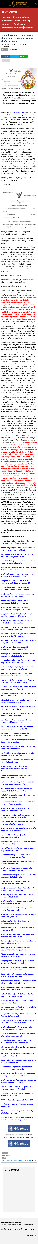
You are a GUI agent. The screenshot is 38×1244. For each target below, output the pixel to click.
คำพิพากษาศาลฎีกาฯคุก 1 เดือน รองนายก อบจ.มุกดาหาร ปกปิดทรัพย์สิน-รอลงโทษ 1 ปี (14, 768)
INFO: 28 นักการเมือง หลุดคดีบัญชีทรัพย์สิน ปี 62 (17, 1100)
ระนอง (17, 1160)
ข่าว (13, 1155)
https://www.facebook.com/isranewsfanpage (19, 1137)
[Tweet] (14, 56)
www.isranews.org (18, 112)
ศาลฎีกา (29, 1160)
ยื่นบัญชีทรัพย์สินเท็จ (8, 1160)
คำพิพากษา (23, 1160)
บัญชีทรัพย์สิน (6, 1155)
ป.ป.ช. (34, 1160)
